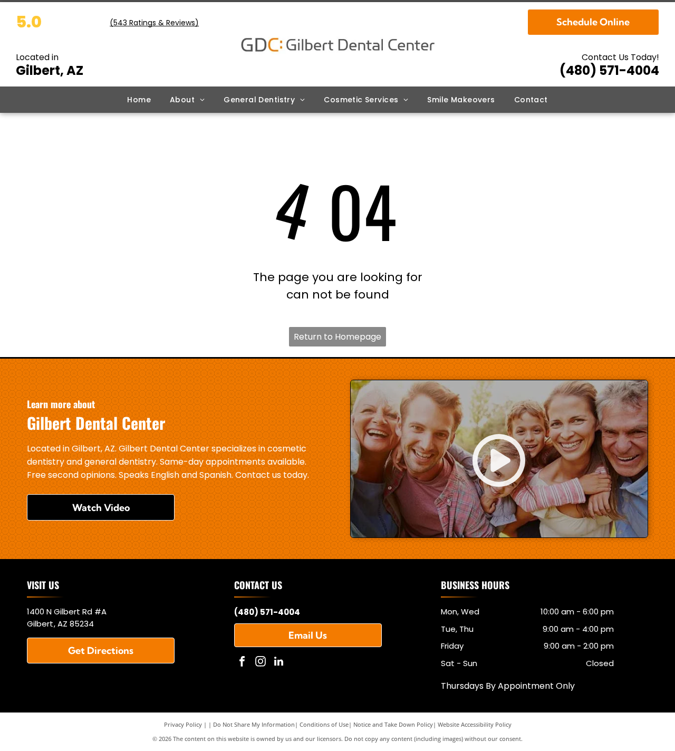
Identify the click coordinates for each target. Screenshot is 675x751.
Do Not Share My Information (254, 724)
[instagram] (260, 662)
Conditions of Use (324, 724)
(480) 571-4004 (609, 70)
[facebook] (242, 662)
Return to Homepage (337, 337)
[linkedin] (279, 662)
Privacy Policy (183, 724)
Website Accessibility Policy (475, 724)
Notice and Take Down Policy (393, 724)
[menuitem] (139, 100)
